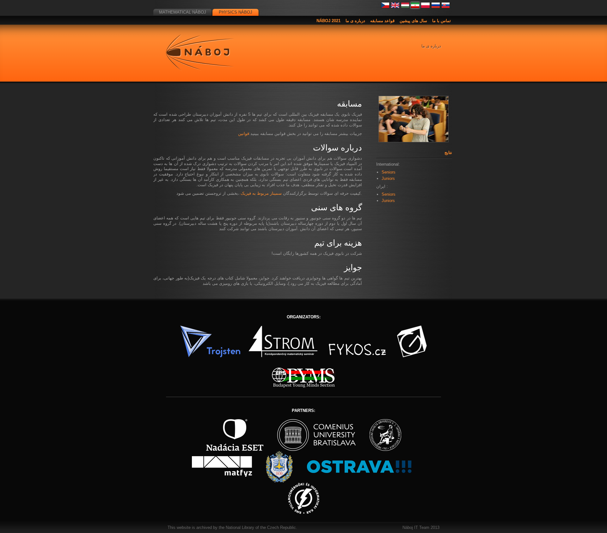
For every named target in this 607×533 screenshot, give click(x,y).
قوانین (243, 133)
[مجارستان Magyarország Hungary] (405, 6)
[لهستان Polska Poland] (425, 6)
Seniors (388, 172)
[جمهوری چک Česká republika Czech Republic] (385, 6)
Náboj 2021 (328, 20)
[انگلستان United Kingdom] (395, 6)
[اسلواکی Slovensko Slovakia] (446, 6)
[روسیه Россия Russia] (436, 6)
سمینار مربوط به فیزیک (261, 193)
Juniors (388, 178)
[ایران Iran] (415, 6)
